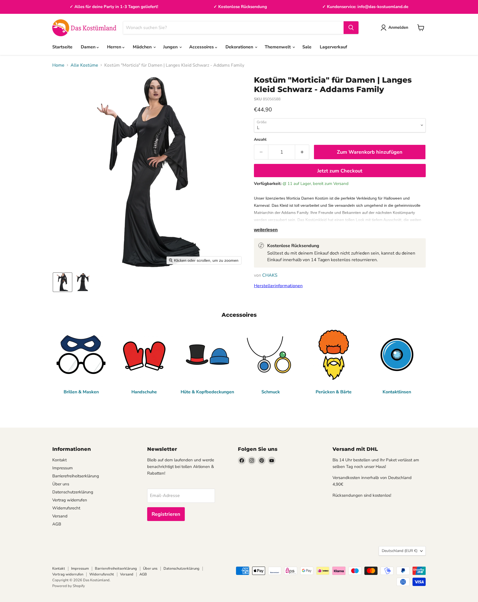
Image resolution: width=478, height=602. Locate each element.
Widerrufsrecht (66, 508)
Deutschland (399, 550)
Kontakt (59, 460)
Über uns (60, 484)
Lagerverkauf (333, 47)
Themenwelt (278, 47)
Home (58, 65)
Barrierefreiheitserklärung (75, 476)
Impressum (62, 468)
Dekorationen (239, 47)
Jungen (171, 47)
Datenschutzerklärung (72, 492)
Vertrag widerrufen (69, 500)
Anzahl (260, 139)
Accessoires (202, 47)
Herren (114, 47)
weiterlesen (266, 229)
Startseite (62, 47)
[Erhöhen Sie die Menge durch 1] (302, 152)
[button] (62, 282)
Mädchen (143, 47)
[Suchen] (351, 27)
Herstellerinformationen (278, 286)
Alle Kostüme (84, 65)
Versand (59, 516)
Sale (306, 47)
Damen (89, 47)
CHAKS (269, 275)
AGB (56, 524)
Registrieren (166, 514)
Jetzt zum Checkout (339, 170)
